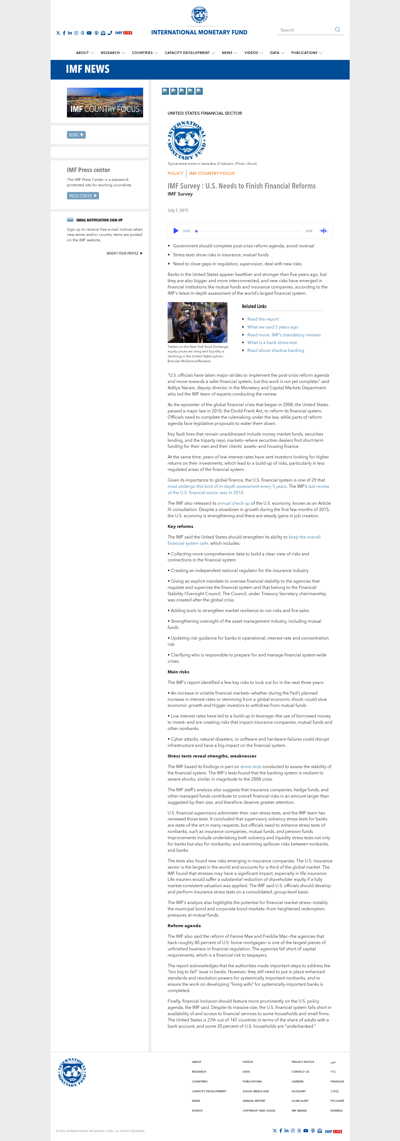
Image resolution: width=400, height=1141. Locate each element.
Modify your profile (123, 253)
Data (274, 53)
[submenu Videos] (261, 53)
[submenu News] (236, 53)
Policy (175, 173)
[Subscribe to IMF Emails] (103, 33)
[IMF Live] (333, 1131)
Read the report (263, 319)
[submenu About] (92, 53)
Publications (304, 53)
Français (337, 1081)
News (227, 53)
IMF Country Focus (212, 173)
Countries (142, 53)
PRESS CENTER (80, 195)
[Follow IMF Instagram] (76, 33)
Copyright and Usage (259, 1110)
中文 (333, 1071)
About (82, 53)
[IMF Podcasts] (313, 1130)
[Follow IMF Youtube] (89, 33)
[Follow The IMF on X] (58, 33)
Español (337, 1110)
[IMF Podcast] (96, 33)
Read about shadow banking (275, 350)
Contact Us (300, 1071)
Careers (298, 1081)
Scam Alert (300, 1101)
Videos (251, 53)
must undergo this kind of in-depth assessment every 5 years (227, 486)
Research (110, 53)
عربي (333, 1062)
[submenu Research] (123, 53)
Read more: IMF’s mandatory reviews (284, 335)
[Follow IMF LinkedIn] (70, 33)
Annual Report (254, 1101)
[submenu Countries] (156, 53)
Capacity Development (187, 53)
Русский (337, 1101)
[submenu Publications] (321, 53)
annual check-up (233, 503)
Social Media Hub (256, 1091)
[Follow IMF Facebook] (64, 33)
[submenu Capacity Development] (213, 53)
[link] (165, 91)
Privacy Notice (303, 1062)
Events (197, 1110)
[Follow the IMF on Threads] (82, 33)
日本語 (335, 1091)
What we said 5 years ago (272, 327)
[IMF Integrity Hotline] (110, 33)
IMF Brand (299, 1110)
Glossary (299, 1091)
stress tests (250, 767)
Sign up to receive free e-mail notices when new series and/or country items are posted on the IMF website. (105, 235)
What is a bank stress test (272, 342)
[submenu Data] (282, 53)
